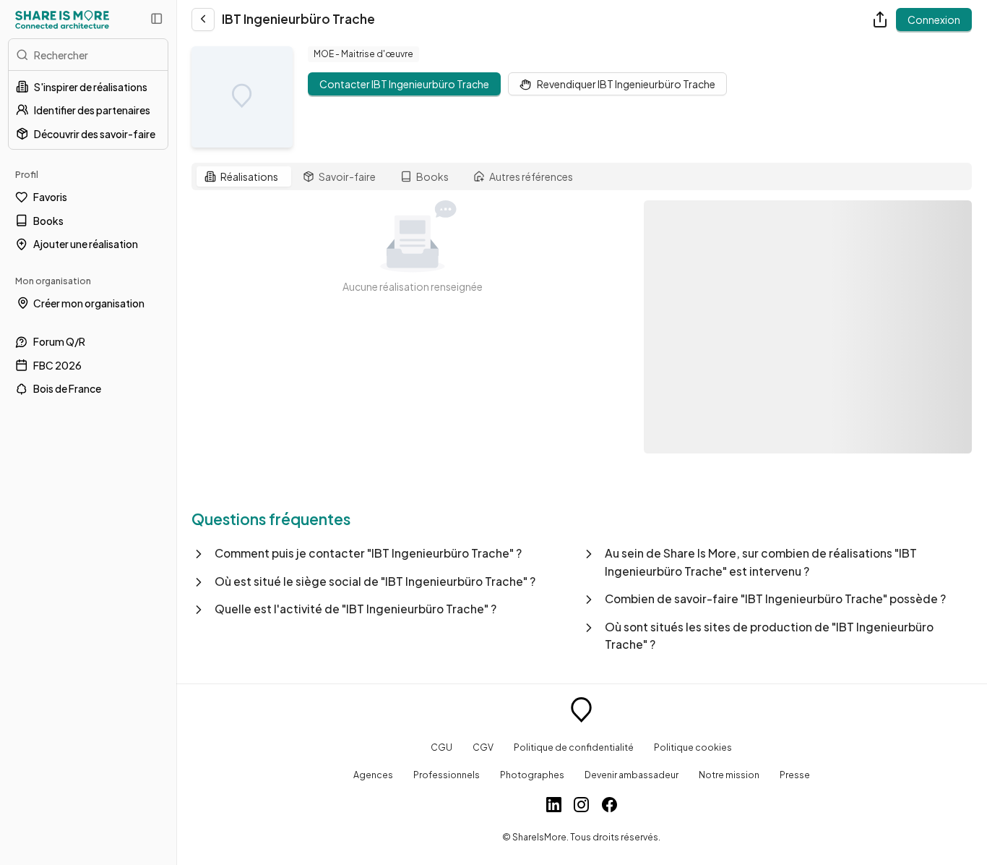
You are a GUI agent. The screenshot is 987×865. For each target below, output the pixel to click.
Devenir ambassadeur (631, 774)
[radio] (244, 176)
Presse (795, 774)
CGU (441, 747)
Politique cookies (693, 747)
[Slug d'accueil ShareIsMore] (581, 711)
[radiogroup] (582, 177)
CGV (483, 747)
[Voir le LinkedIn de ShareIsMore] (553, 806)
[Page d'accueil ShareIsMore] (62, 19)
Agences (373, 774)
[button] (386, 554)
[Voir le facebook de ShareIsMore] (609, 806)
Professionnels (446, 774)
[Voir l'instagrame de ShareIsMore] (581, 806)
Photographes (532, 774)
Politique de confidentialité (574, 747)
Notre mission (729, 774)
